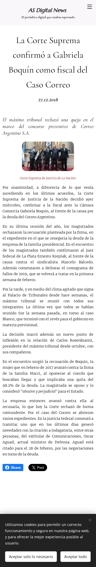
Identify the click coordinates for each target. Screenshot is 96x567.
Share (16, 467)
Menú (89, 6)
